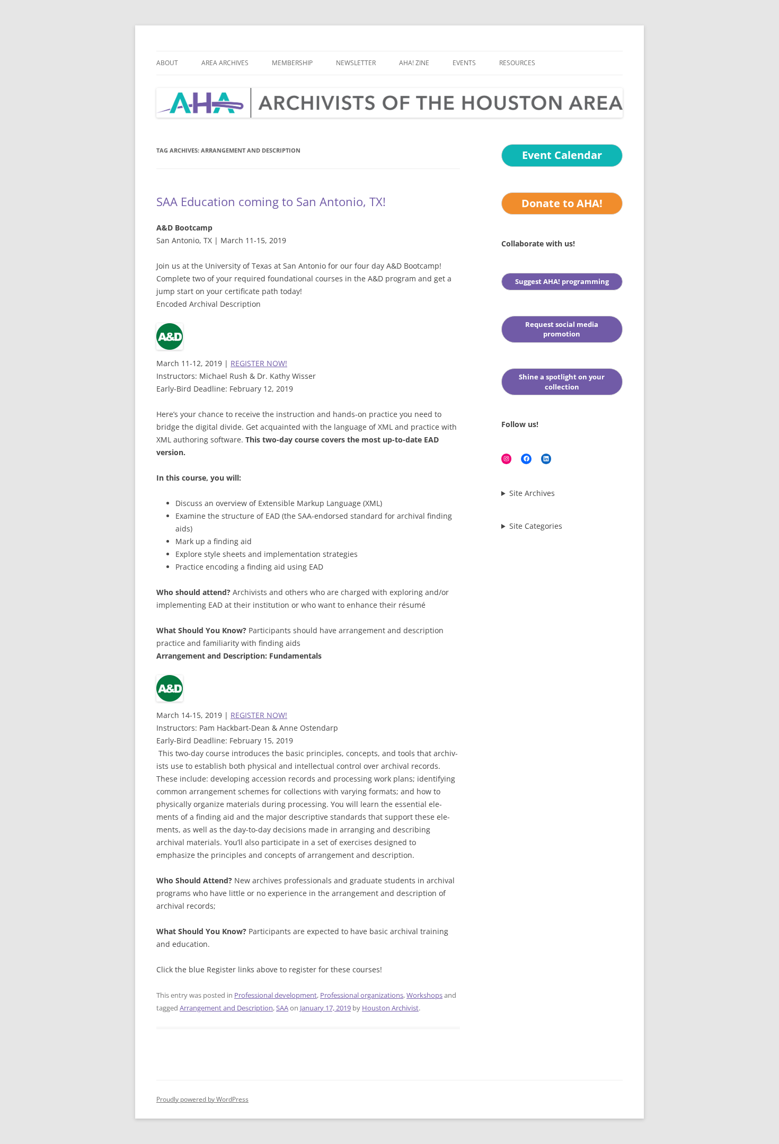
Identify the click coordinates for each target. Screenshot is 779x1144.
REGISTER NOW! (259, 363)
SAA (282, 1008)
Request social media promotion (561, 329)
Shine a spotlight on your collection (562, 382)
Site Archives (532, 493)
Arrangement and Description (226, 1008)
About (167, 62)
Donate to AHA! (562, 203)
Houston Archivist (390, 1008)
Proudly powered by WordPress (202, 1099)
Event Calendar (562, 155)
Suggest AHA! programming (562, 281)
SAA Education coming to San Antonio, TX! (271, 201)
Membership (292, 62)
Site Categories (535, 526)
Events (464, 62)
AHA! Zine (414, 62)
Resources (517, 62)
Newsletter (356, 62)
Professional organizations (361, 995)
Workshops (424, 995)
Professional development (275, 995)
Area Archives (225, 62)
